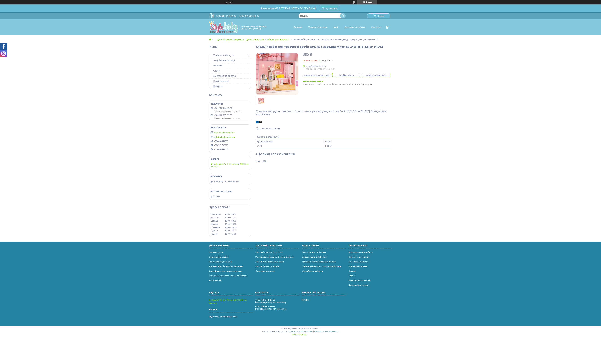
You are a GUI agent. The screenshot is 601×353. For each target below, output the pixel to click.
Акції (336, 27)
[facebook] (257, 122)
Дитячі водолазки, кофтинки (269, 261)
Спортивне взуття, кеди (220, 261)
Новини (217, 65)
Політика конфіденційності (326, 331)
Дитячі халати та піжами (267, 266)
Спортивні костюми (265, 271)
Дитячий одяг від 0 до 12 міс (269, 252)
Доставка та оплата (355, 27)
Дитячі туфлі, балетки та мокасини (226, 266)
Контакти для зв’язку (359, 257)
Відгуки (217, 86)
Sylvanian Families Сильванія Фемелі (319, 261)
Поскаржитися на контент (301, 331)
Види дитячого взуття (359, 280)
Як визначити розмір (359, 285)
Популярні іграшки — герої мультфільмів (321, 266)
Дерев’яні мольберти (312, 271)
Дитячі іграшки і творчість (230, 39)
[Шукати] (343, 15)
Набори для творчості (278, 39)
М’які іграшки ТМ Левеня (314, 252)
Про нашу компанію (358, 266)
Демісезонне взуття (219, 257)
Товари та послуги (317, 27)
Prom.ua (316, 329)
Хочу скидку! (329, 8)
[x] (260, 122)
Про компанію (221, 81)
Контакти (376, 27)
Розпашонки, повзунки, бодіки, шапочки (274, 257)
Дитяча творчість (255, 39)
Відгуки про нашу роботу (361, 252)
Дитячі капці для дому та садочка (225, 271)
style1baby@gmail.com (224, 137)
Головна (298, 27)
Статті (216, 70)
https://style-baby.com (224, 132)
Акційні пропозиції (224, 60)
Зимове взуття (216, 252)
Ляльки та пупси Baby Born (314, 257)
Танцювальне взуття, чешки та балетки (228, 276)
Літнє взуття (215, 280)
